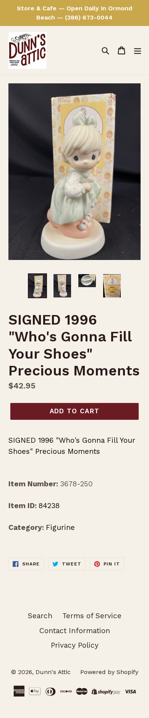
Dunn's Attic (54, 672)
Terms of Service (91, 615)
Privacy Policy (75, 645)
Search (40, 615)
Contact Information (74, 630)
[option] (37, 285)
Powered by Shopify (109, 672)
